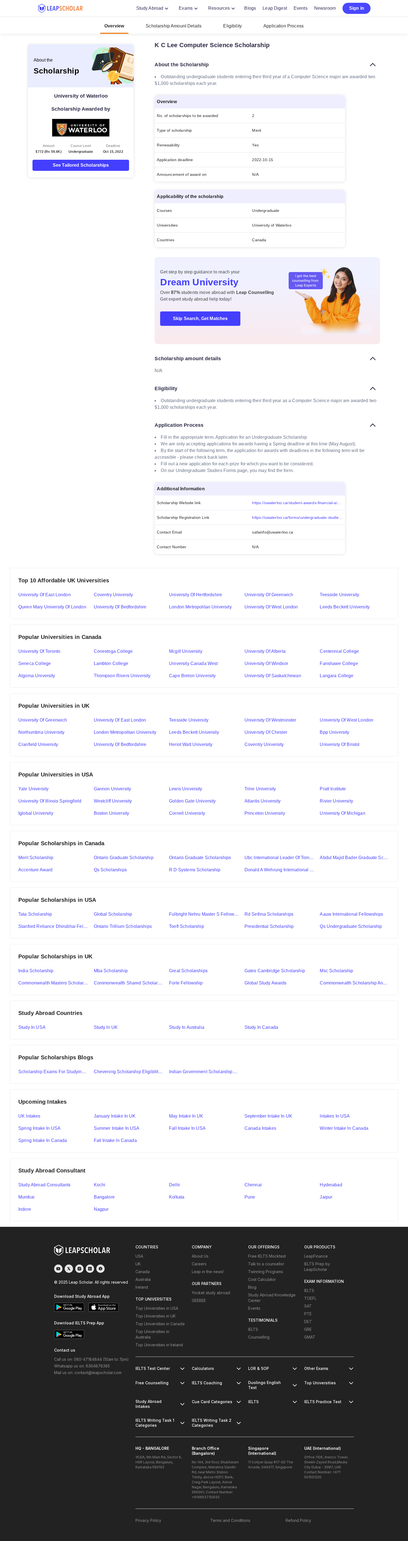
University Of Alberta (265, 651)
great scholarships (188, 970)
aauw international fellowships (351, 914)
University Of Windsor (266, 663)
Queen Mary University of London (52, 607)
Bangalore (104, 1197)
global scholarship (113, 914)
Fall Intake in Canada (115, 1140)
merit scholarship (36, 857)
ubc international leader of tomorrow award (279, 857)
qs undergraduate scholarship (351, 926)
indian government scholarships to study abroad (204, 1071)
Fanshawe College (339, 663)
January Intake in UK (115, 1116)
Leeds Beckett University (345, 607)
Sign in (356, 8)
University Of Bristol (339, 744)
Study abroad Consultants (44, 1184)
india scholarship (36, 970)
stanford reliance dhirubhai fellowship (53, 926)
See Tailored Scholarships (81, 165)
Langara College (336, 675)
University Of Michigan (342, 813)
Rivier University (336, 801)
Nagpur (101, 1209)
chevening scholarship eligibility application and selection (129, 1071)
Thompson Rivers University (122, 675)
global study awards (266, 983)
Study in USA (32, 1027)
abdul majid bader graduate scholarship (355, 857)
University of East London (44, 594)
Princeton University (265, 813)
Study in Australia (186, 1027)
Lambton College (111, 663)
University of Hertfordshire (195, 594)
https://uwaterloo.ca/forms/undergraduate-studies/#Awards (298, 517)
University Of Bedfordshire (120, 744)
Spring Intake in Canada (42, 1140)
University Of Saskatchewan (273, 675)
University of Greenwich (269, 594)
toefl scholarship (186, 926)
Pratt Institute (333, 788)
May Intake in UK (186, 1116)
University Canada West (193, 663)
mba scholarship (111, 970)
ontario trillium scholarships (123, 926)
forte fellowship (186, 983)
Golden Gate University (192, 801)
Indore (24, 1209)
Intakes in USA (335, 1116)
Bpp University (334, 732)
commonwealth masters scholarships (53, 983)
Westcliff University (113, 801)
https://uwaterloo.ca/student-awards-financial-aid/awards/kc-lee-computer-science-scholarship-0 (298, 503)
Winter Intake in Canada (344, 1128)
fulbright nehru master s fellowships (204, 914)
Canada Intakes (260, 1128)
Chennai (253, 1184)
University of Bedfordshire (120, 607)
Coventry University (113, 594)
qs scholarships (110, 869)
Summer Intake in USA (117, 1128)
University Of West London (346, 720)
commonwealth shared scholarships (129, 983)
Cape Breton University (192, 675)
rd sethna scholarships (269, 914)
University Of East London (120, 720)
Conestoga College (113, 651)
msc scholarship (336, 970)
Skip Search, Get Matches (200, 318)
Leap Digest (275, 8)
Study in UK (106, 1027)
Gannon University (112, 788)
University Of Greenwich (42, 720)
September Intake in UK (268, 1116)
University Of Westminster (270, 720)
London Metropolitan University (200, 607)
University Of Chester (266, 732)
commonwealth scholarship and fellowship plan (355, 983)
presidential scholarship (269, 926)
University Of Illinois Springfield (49, 801)
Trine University (260, 788)
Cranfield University (38, 744)
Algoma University (36, 675)
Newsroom (325, 8)
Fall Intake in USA (187, 1128)
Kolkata (176, 1197)
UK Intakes (29, 1116)
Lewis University (185, 788)
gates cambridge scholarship (275, 970)
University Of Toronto (39, 651)
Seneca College (34, 663)
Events (301, 8)
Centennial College (339, 651)
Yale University (33, 788)
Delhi (174, 1184)
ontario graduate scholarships (200, 857)
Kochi (99, 1184)
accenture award (35, 869)
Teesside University (339, 594)
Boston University (111, 813)
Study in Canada (261, 1027)
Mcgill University (185, 651)
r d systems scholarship (194, 869)
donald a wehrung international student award (279, 869)
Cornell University (187, 813)
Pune (250, 1197)
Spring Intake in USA (39, 1128)
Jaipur (326, 1197)
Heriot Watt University (190, 744)
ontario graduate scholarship (123, 857)
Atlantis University (263, 801)
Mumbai (26, 1197)
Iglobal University (35, 813)
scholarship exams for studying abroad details (53, 1071)
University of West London (271, 607)
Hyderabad (331, 1184)
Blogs (250, 8)
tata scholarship (35, 914)
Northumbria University (41, 732)
